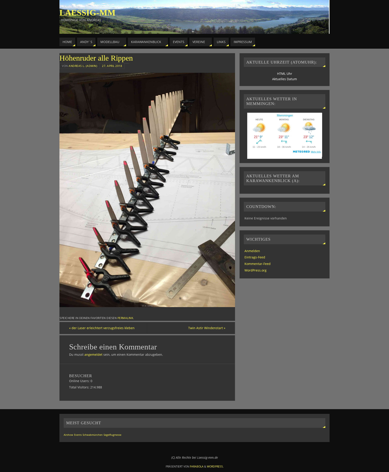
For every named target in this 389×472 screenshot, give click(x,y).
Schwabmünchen (93, 434)
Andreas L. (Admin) (83, 66)
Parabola (197, 466)
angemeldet (93, 354)
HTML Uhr (284, 73)
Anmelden (252, 251)
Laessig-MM (87, 12)
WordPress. (215, 466)
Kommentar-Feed (257, 264)
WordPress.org (255, 270)
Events (78, 434)
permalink (125, 318)
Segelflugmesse (112, 434)
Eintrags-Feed (254, 257)
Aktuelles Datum (284, 79)
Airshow (68, 434)
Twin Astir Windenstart (206, 328)
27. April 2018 (112, 66)
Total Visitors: (79, 387)
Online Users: (79, 381)
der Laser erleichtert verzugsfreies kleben (102, 328)
